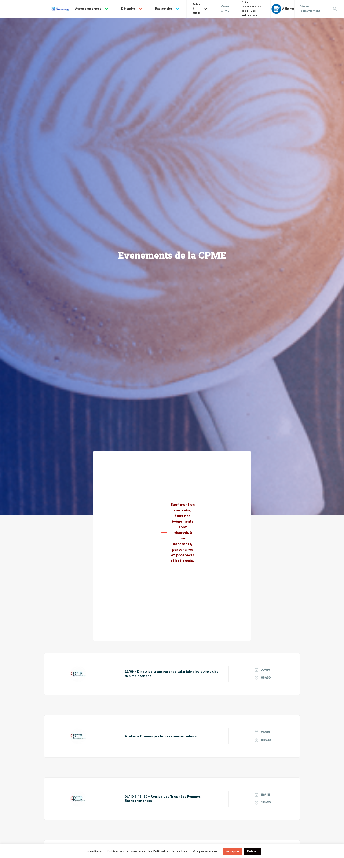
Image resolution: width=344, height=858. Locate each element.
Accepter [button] (232, 851)
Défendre (128, 8)
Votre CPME (225, 8)
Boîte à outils (196, 9)
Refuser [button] (252, 851)
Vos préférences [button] (205, 851)
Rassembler (163, 8)
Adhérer (288, 8)
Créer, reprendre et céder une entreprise (251, 9)
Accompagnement (88, 8)
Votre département (310, 8)
